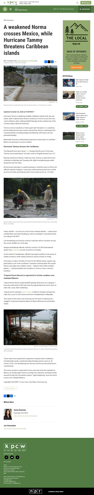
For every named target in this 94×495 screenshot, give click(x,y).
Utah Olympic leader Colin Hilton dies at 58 (82, 82)
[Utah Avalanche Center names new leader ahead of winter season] (69, 116)
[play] (5, 9)
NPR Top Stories (9, 20)
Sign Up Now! (76, 67)
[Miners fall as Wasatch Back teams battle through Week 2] (69, 136)
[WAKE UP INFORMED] (76, 34)
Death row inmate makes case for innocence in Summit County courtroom (81, 96)
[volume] (10, 9)
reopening (16, 250)
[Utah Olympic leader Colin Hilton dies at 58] (69, 83)
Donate (86, 3)
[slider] (13, 9)
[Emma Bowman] (8, 414)
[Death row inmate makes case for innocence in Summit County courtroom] (69, 95)
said (27, 151)
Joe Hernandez (32, 61)
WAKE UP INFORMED (76, 51)
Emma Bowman (23, 61)
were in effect (27, 292)
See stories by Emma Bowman (25, 416)
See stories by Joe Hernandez (15, 428)
